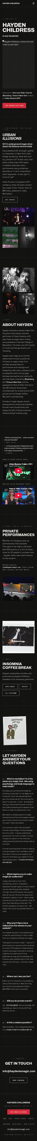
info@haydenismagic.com (11, 567)
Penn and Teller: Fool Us (22, 93)
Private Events (20, 1118)
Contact (31, 1118)
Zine (10, 1118)
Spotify (25, 686)
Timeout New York (19, 95)
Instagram (6, 1124)
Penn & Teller (29, 1124)
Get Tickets (10, 200)
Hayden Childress (10, 3)
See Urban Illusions (18, 1112)
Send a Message (18, 1080)
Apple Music (10, 686)
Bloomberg (6, 95)
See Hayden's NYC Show (14, 105)
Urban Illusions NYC (12, 98)
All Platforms (10, 693)
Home (4, 1118)
